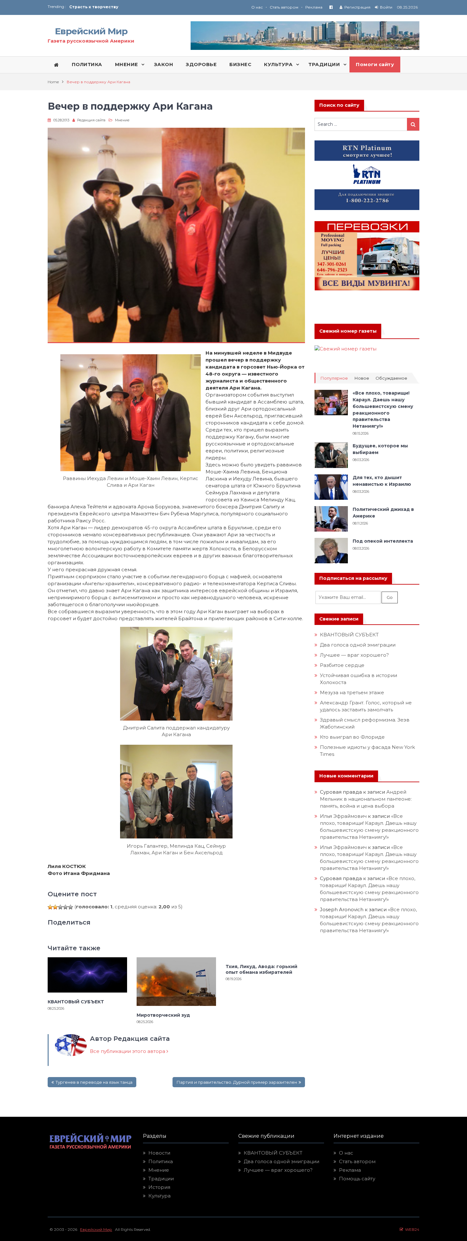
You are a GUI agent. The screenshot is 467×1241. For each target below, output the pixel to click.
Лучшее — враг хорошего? (354, 655)
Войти (386, 7)
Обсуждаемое (391, 378)
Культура (159, 1196)
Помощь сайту (357, 1179)
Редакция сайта (91, 120)
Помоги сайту (375, 64)
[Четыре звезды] (65, 907)
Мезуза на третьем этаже (352, 692)
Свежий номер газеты (347, 331)
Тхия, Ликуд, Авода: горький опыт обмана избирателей (261, 969)
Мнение (122, 120)
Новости (159, 1153)
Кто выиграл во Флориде (352, 737)
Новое (361, 378)
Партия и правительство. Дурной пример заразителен (236, 1082)
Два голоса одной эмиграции (358, 645)
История (159, 1187)
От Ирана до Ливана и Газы (99, 7)
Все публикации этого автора (128, 1051)
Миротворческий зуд (163, 1015)
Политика (160, 1161)
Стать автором (284, 7)
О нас (257, 7)
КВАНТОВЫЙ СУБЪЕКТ (76, 1002)
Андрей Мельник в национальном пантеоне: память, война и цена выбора (366, 799)
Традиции (161, 1179)
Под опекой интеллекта (383, 541)
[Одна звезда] (50, 907)
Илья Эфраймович (343, 816)
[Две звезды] (55, 907)
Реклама (313, 7)
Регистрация (357, 7)
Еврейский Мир (91, 31)
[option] (151, 7)
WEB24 (411, 1229)
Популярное (334, 378)
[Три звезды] (60, 907)
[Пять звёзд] (70, 907)
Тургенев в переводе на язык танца (94, 1082)
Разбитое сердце (342, 665)
